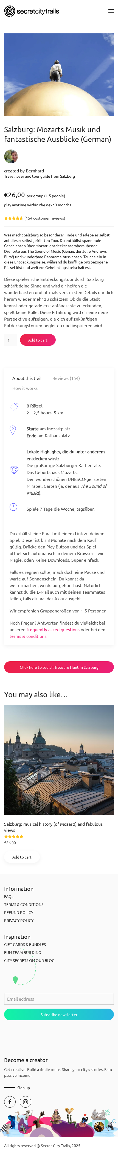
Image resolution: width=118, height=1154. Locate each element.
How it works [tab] (25, 388)
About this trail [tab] (26, 378)
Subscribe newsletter (59, 1014)
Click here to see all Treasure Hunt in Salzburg (59, 667)
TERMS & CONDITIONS (23, 904)
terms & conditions (28, 636)
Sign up (23, 1087)
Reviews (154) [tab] (66, 378)
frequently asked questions (53, 629)
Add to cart (37, 339)
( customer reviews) (44, 217)
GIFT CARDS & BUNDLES (25, 944)
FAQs (8, 896)
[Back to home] (31, 11)
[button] (111, 11)
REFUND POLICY (18, 912)
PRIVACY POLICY (18, 920)
